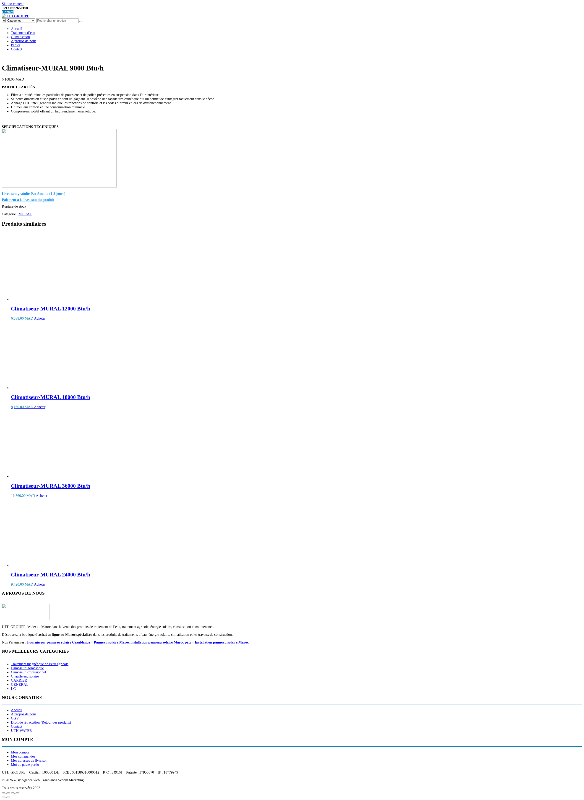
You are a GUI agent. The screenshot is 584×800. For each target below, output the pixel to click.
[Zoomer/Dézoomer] (3, 793)
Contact (7, 12)
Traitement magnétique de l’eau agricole (39, 664)
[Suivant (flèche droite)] (8, 797)
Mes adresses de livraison (29, 760)
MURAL (25, 214)
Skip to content (12, 4)
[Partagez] (13, 793)
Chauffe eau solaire (25, 676)
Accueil (16, 29)
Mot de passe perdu (25, 764)
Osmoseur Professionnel (28, 672)
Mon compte (20, 752)
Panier (15, 45)
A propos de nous (23, 41)
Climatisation (20, 37)
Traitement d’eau (23, 33)
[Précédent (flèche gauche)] (3, 797)
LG (13, 689)
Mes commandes (23, 756)
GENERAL (20, 684)
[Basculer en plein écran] (8, 793)
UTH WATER (21, 730)
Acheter (39, 318)
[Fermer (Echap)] (17, 793)
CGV (15, 718)
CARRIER (19, 680)
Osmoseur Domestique (27, 668)
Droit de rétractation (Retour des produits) (41, 722)
